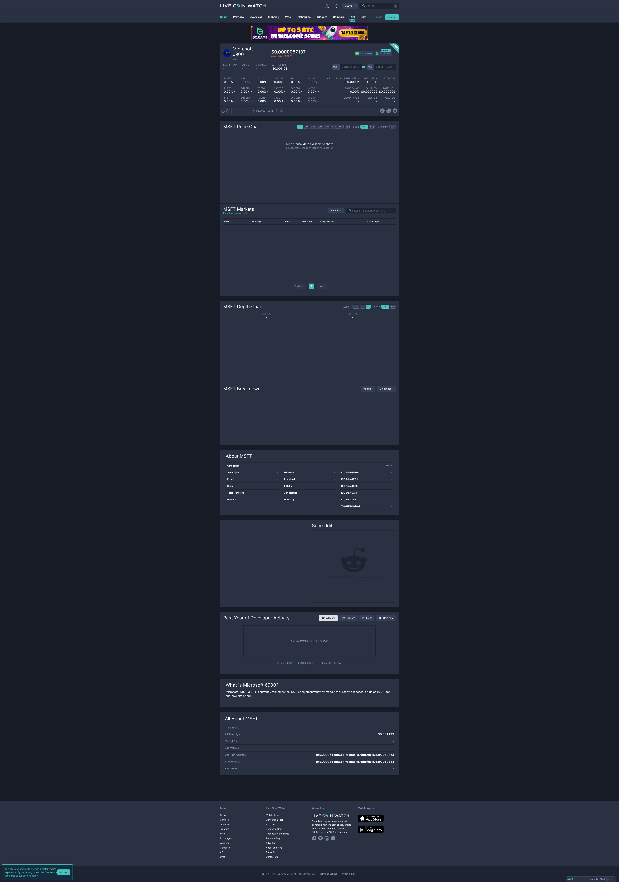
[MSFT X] (389, 111)
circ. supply (334, 78)
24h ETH (245, 98)
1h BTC (227, 88)
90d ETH (295, 98)
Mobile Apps (272, 815)
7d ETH (261, 98)
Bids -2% (372, 98)
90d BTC (295, 88)
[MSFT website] (382, 111)
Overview (225, 824)
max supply (370, 78)
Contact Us (272, 856)
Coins (223, 815)
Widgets (224, 843)
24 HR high (389, 88)
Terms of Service (328, 873)
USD (349, 5)
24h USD (245, 78)
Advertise (271, 843)
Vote (222, 833)
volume (246, 65)
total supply (351, 78)
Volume (367, 388)
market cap (230, 65)
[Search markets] (348, 210)
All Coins (270, 824)
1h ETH (227, 98)
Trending (224, 829)
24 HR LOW (371, 88)
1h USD (227, 78)
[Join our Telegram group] (314, 838)
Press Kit (270, 852)
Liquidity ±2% (351, 98)
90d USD (295, 78)
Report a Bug (273, 838)
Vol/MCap (261, 65)
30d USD (278, 78)
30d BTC (278, 88)
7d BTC (261, 88)
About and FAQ (274, 847)
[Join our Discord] (327, 838)
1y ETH (311, 98)
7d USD (261, 78)
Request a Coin (274, 829)
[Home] (332, 816)
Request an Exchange (277, 833)
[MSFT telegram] (395, 111)
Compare (225, 847)
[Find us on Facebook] (333, 838)
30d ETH (278, 98)
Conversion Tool (274, 819)
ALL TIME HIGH (280, 65)
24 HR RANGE (352, 88)
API (222, 852)
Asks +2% (390, 98)
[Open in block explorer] (281, 111)
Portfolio (224, 819)
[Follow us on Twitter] (320, 838)
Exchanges (385, 388)
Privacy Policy (348, 873)
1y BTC (311, 88)
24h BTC (245, 88)
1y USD (311, 78)
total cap (389, 78)
